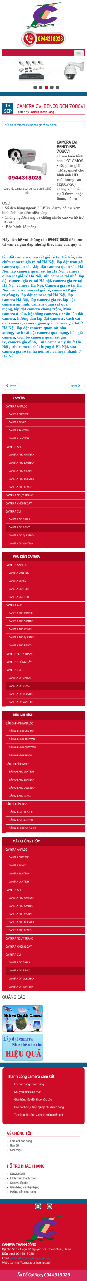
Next (74, 386)
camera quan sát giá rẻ (30, 290)
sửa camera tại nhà (60, 276)
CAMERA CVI (13, 511)
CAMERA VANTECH (19, 439)
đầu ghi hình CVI (16, 804)
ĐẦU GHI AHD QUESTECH (22, 788)
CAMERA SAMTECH (19, 430)
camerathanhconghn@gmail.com (30, 1258)
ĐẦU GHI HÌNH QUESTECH (22, 747)
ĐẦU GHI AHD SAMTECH (21, 780)
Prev (12, 386)
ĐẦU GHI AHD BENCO (20, 796)
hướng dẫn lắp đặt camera (40, 318)
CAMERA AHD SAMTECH (21, 463)
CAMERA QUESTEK (19, 414)
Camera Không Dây (19, 503)
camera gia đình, (22, 342)
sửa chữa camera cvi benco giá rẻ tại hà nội (31, 125)
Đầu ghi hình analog (19, 723)
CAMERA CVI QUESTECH (21, 536)
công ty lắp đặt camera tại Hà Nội (36, 295)
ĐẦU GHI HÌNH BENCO (20, 756)
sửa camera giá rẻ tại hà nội (39, 349)
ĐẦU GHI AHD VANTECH (21, 772)
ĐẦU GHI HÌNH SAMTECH (22, 739)
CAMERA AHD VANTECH (21, 455)
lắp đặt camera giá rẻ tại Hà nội (43, 278)
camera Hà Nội (30, 285)
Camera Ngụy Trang (19, 495)
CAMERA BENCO (17, 422)
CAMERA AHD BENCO (20, 487)
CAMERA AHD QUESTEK (21, 479)
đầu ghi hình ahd (17, 764)
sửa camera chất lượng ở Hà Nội (40, 346)
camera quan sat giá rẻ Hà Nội (40, 273)
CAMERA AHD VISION (20, 471)
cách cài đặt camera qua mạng (41, 332)
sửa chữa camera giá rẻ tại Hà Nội (42, 259)
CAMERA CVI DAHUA (20, 519)
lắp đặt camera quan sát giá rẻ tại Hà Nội (38, 257)
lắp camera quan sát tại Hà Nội (36, 271)
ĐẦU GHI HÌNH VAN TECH (22, 731)
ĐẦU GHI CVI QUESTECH (21, 812)
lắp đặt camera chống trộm (37, 309)
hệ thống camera (42, 313)
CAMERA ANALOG (16, 406)
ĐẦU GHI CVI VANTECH (21, 820)
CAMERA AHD (14, 447)
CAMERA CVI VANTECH (21, 544)
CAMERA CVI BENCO (19, 527)
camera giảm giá (38, 323)
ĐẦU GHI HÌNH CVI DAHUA (22, 828)
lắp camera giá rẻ (46, 299)
